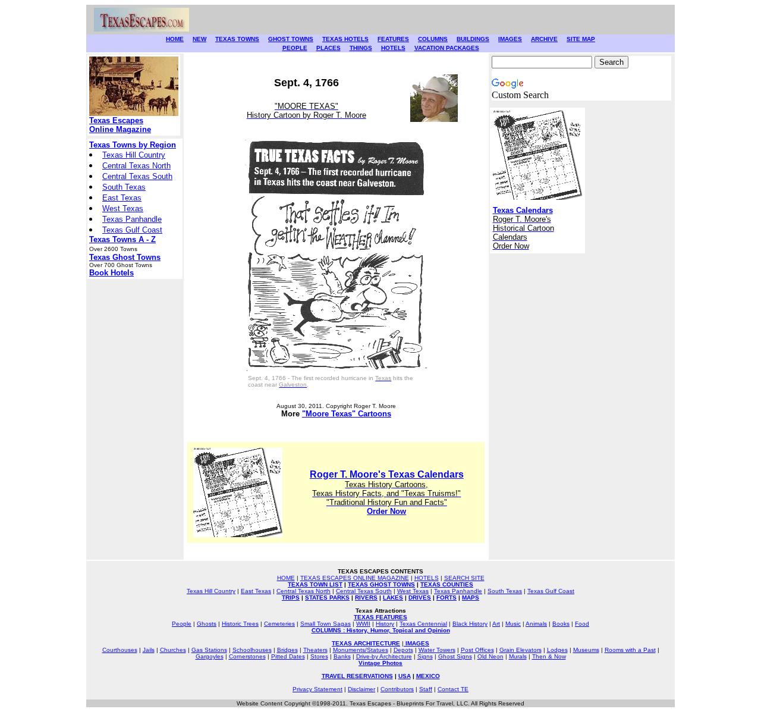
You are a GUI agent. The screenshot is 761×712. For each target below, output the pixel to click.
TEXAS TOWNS (237, 39)
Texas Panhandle (132, 219)
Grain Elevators (520, 650)
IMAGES (510, 39)
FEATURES (393, 39)
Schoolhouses (252, 650)
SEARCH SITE (464, 578)
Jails (149, 650)
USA (404, 676)
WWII (363, 623)
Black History (470, 623)
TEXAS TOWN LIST (315, 584)
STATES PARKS (327, 597)
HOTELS (393, 48)
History (385, 623)
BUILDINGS (473, 39)
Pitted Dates (288, 656)
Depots (403, 650)
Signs (425, 656)
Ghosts (206, 623)
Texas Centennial (423, 623)
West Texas (122, 208)
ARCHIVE (544, 39)
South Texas (124, 187)
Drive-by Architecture (384, 656)
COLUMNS (433, 39)
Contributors (397, 689)
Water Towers (437, 650)
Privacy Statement (317, 689)
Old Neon (490, 656)
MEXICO (428, 676)
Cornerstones (247, 656)
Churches (173, 650)
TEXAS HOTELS (345, 39)
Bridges (287, 650)
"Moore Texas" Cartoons (346, 413)
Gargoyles (210, 656)
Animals (536, 623)
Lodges (557, 650)
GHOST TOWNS (290, 39)
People (181, 623)
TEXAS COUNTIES (446, 584)
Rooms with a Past (630, 650)
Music (513, 623)
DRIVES (419, 597)
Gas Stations (209, 650)
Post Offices (477, 650)
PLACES (328, 48)
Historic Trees (240, 623)
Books (561, 623)
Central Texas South (137, 176)
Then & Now (549, 656)
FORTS (446, 597)
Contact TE (453, 689)
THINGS (361, 48)
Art (496, 623)
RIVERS (366, 597)
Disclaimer (361, 689)
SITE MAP (581, 39)
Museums (586, 650)
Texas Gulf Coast (132, 229)
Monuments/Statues (360, 650)
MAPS (470, 597)
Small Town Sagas (325, 623)
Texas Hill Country (133, 154)
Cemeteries (279, 623)
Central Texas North (136, 165)
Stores (319, 656)
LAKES (393, 597)
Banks (342, 656)
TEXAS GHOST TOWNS (381, 584)
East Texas (121, 197)
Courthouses (119, 650)
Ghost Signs (455, 656)
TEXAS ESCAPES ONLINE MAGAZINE (354, 578)
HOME (175, 39)
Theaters (315, 650)
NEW (199, 39)
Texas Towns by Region (132, 144)
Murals (518, 656)
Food (582, 623)
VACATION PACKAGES (446, 48)
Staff (425, 689)
